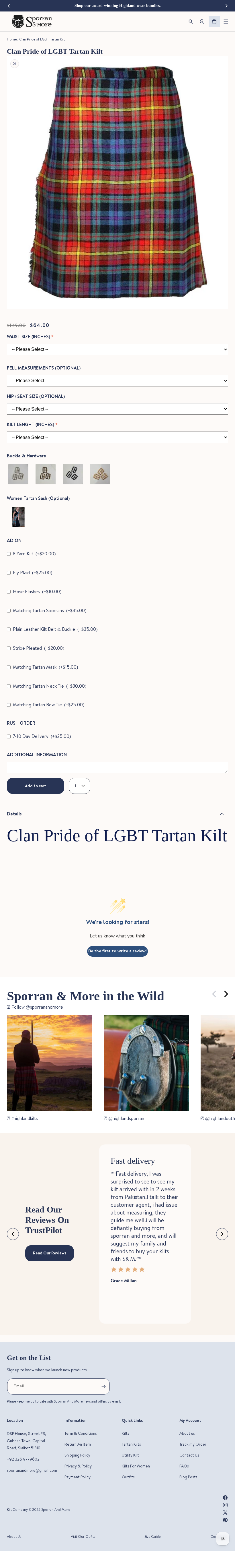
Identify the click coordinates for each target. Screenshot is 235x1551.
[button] (225, 21)
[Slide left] (214, 994)
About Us (14, 1536)
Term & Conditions (80, 1433)
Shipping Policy (77, 1455)
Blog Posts (188, 1477)
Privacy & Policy (78, 1466)
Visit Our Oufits (83, 1536)
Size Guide (152, 1536)
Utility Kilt (130, 1455)
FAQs (184, 1466)
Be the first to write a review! (117, 951)
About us (187, 1433)
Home (12, 39)
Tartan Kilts (131, 1444)
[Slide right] (226, 994)
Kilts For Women (136, 1466)
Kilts (125, 1433)
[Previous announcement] (8, 6)
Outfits (128, 1477)
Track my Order (192, 1444)
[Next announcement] (226, 6)
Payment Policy (77, 1477)
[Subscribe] (103, 1386)
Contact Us (189, 1455)
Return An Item (77, 1444)
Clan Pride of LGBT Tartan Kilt (42, 39)
